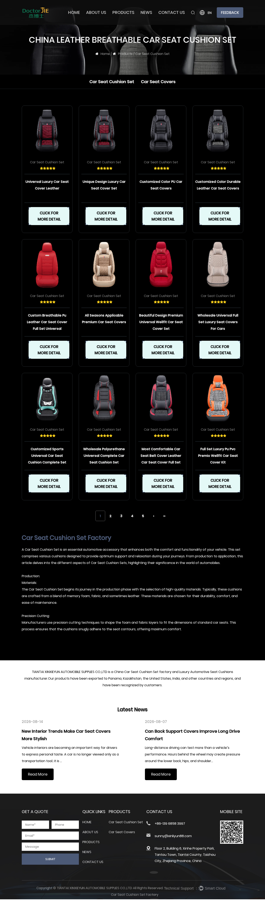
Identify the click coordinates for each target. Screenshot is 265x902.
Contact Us (171, 12)
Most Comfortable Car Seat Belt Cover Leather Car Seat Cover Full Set (161, 456)
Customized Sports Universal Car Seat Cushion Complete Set (47, 456)
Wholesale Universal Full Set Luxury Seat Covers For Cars (218, 322)
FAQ (92, 24)
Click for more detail (49, 216)
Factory (96, 23)
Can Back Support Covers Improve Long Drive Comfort (192, 735)
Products (123, 12)
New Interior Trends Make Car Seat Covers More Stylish (66, 735)
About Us (96, 12)
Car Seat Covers (129, 23)
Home (74, 12)
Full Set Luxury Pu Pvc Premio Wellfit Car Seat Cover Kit (218, 456)
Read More (37, 774)
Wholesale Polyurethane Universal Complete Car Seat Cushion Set (104, 456)
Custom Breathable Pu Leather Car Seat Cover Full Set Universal (47, 322)
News (146, 12)
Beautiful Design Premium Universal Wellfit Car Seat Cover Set (161, 322)
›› (164, 516)
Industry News (154, 23)
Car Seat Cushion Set (133, 24)
